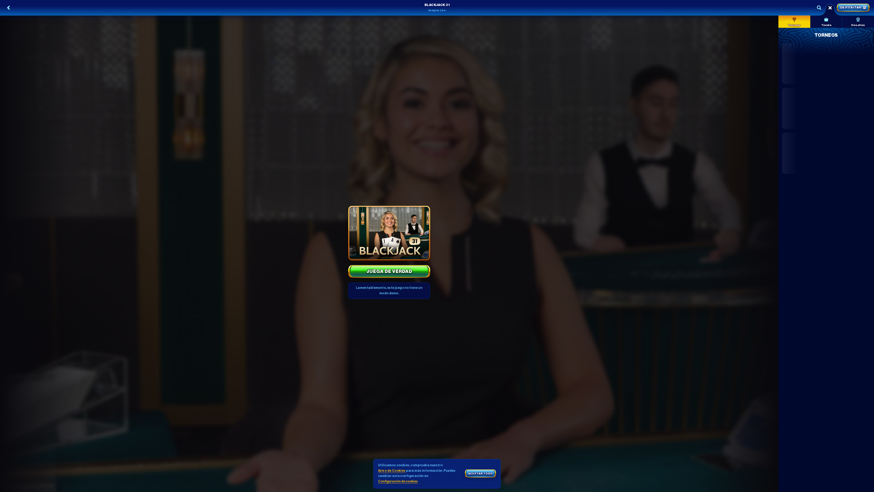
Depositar (850, 7)
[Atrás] (9, 8)
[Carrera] (830, 8)
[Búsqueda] (819, 8)
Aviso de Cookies (392, 470)
